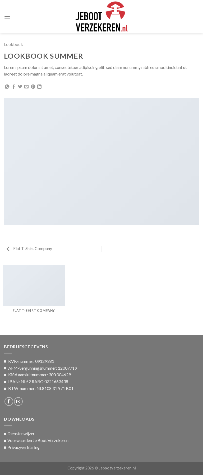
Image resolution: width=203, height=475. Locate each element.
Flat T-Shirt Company (32, 248)
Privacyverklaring (23, 447)
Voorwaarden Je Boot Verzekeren (37, 440)
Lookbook (13, 44)
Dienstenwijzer (21, 433)
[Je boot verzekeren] (101, 16)
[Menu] (7, 16)
